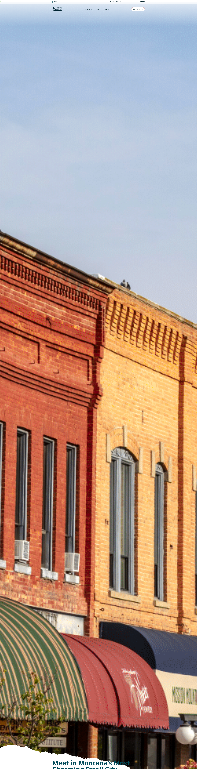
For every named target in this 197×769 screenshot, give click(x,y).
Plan (97, 9)
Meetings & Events (116, 1)
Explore (88, 9)
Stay (106, 9)
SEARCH (142, 1)
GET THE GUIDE (138, 9)
